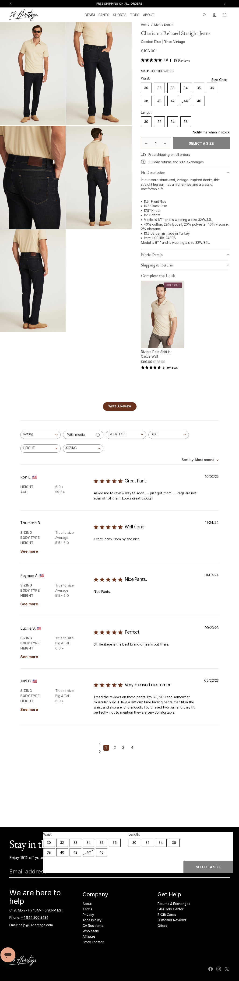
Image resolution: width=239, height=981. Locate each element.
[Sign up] (225, 871)
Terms (87, 909)
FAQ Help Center (170, 909)
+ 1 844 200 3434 (34, 917)
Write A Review (119, 406)
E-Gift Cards (167, 915)
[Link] (143, 154)
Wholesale (91, 931)
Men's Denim (163, 24)
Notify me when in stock (211, 132)
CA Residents (93, 926)
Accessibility (92, 920)
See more (29, 551)
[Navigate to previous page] (119, 744)
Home (145, 24)
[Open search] (204, 15)
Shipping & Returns (157, 265)
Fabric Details (152, 254)
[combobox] (40, 435)
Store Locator (93, 942)
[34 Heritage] (24, 14)
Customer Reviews (172, 920)
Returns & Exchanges (174, 904)
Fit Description (153, 172)
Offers (162, 926)
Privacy (88, 915)
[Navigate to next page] (119, 751)
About (87, 904)
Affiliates (89, 936)
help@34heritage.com (36, 925)
